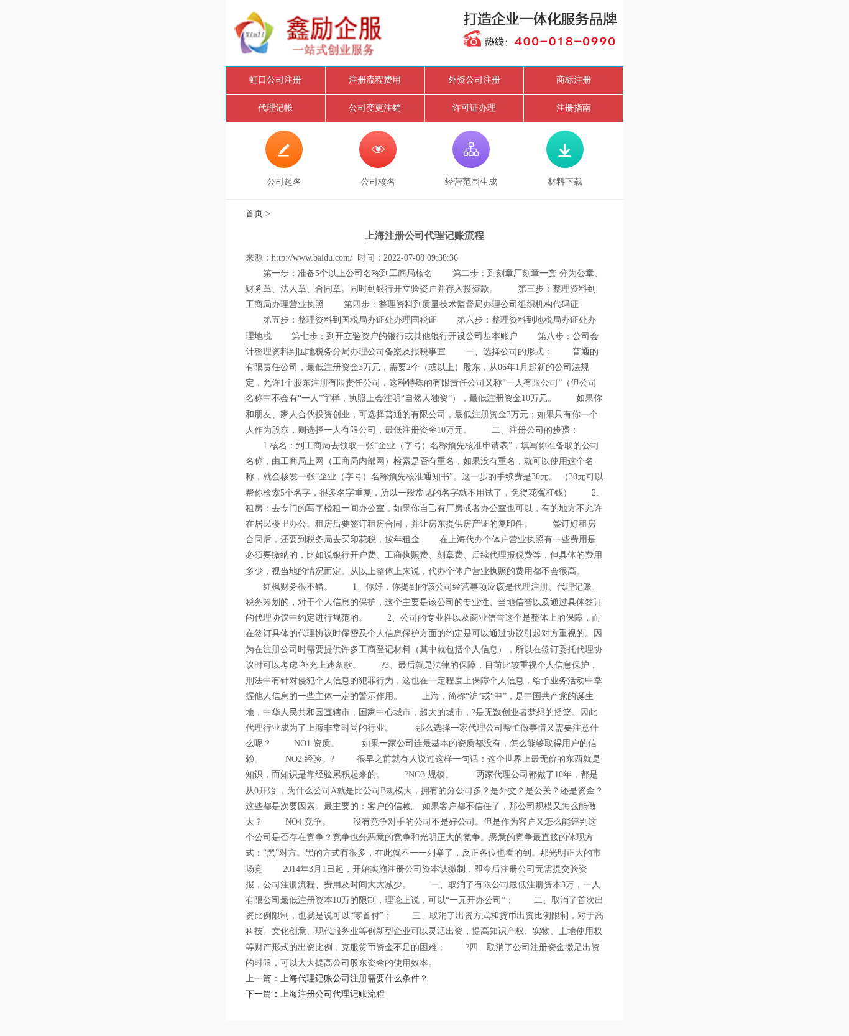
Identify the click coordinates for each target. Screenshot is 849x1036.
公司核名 (377, 164)
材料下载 (565, 164)
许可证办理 (474, 108)
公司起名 (284, 164)
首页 (254, 213)
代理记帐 (275, 108)
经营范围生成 (471, 164)
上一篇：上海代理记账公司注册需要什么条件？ (337, 978)
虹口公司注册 (275, 80)
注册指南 (573, 108)
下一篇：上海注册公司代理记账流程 (315, 994)
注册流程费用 (375, 80)
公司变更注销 (375, 108)
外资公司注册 (474, 80)
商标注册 (573, 80)
